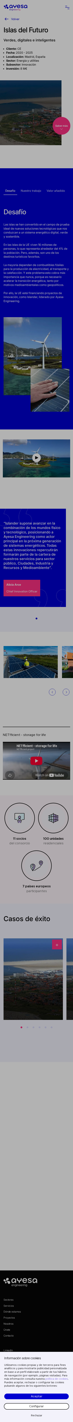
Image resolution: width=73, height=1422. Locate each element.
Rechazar (36, 1415)
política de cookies (56, 1379)
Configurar (36, 1406)
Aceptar (36, 1396)
